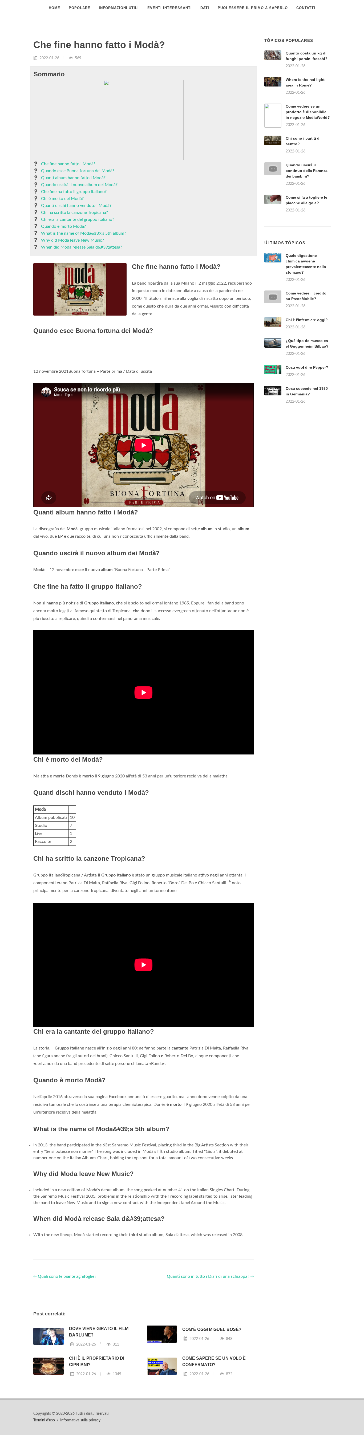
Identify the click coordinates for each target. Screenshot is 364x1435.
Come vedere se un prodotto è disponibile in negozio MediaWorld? (308, 112)
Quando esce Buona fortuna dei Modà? (77, 171)
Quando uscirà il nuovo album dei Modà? (79, 185)
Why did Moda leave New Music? (72, 240)
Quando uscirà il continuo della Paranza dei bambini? (306, 170)
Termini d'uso (44, 1420)
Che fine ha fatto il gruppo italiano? (74, 192)
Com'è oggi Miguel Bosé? (211, 1329)
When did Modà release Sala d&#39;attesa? (81, 247)
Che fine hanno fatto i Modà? (68, 164)
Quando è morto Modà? (63, 226)
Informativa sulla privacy (80, 1420)
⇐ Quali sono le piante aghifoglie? (64, 1276)
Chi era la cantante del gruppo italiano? (77, 219)
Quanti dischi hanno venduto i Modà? (76, 205)
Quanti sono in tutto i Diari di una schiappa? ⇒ (210, 1276)
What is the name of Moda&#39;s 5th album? (83, 233)
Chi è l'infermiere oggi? (307, 320)
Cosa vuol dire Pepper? (307, 367)
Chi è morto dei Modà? (62, 198)
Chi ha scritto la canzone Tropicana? (74, 212)
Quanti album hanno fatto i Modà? (73, 178)
